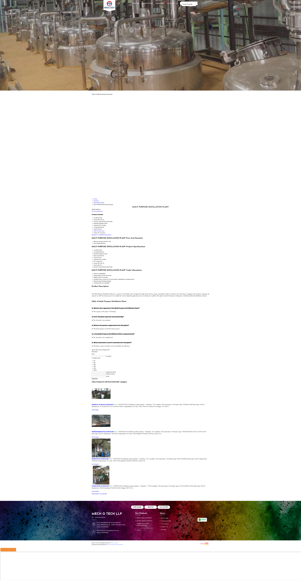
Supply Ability (97, 275)
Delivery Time (97, 277)
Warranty (96, 257)
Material (96, 254)
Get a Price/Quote (97, 211)
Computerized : (129, 406)
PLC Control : (151, 406)
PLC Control (97, 261)
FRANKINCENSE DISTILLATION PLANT (103, 432)
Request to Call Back (98, 235)
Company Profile (147, 3)
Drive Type (97, 255)
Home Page (136, 3)
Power (95, 263)
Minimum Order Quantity (101, 241)
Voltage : (162, 406)
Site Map (163, 529)
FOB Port (96, 273)
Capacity (96, 259)
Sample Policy (98, 279)
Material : (144, 433)
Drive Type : (199, 404)
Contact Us (170, 3)
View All (138, 530)
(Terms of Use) (114, 543)
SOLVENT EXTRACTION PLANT (144, 521)
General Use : (107, 406)
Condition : (160, 404)
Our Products (160, 3)
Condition (96, 250)
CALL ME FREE (103, 494)
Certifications (98, 283)
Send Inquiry (107, 235)
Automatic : (169, 404)
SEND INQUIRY (95, 494)
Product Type (97, 267)
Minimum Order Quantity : (138, 404)
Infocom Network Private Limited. (115, 544)
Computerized (98, 252)
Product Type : (183, 404)
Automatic (97, 265)
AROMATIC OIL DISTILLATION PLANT (102, 404)
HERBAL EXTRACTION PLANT (144, 518)
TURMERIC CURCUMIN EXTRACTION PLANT (142, 524)
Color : (140, 406)
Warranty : (150, 404)
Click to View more (99, 231)
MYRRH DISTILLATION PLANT (100, 459)
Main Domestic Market (100, 281)
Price (95, 243)
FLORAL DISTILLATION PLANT (100, 486)
